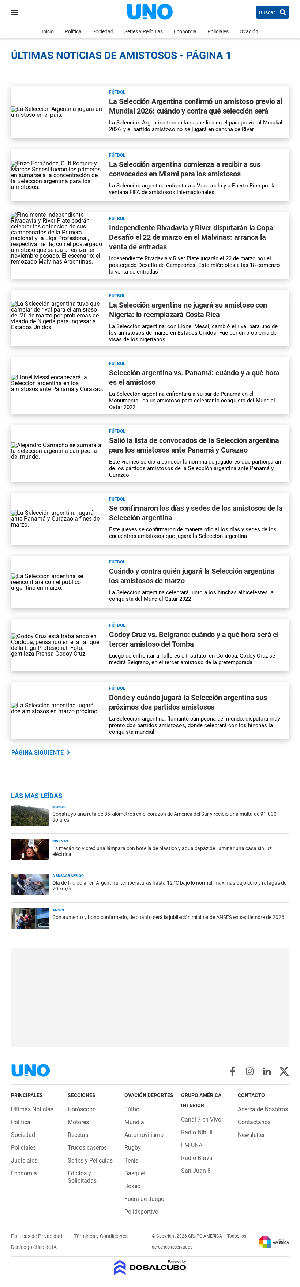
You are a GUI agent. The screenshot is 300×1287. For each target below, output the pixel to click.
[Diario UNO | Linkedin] (267, 1071)
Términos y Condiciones (101, 1236)
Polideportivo (141, 1211)
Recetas (78, 1134)
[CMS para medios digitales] (150, 1268)
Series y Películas (143, 31)
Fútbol (117, 92)
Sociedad (103, 31)
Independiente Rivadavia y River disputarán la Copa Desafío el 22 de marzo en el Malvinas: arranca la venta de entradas (191, 237)
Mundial (135, 1122)
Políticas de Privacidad (37, 1236)
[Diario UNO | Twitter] (284, 1071)
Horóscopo (82, 1109)
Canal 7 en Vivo (201, 1119)
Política (73, 31)
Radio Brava (197, 1157)
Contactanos (254, 1122)
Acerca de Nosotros (263, 1109)
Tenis (131, 1160)
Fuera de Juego (144, 1198)
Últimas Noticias (32, 1109)
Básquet (135, 1173)
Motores (78, 1122)
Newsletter (251, 1134)
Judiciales (24, 1160)
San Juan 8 (196, 1170)
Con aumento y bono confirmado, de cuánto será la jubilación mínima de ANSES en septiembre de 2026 (168, 917)
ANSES (58, 910)
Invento (60, 841)
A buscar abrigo (68, 876)
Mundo (59, 807)
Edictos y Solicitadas (82, 1177)
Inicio (48, 31)
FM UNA (191, 1145)
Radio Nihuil (197, 1132)
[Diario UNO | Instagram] (250, 1071)
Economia (185, 31)
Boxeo (132, 1186)
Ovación (249, 31)
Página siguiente (37, 752)
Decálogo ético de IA (34, 1247)
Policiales (218, 31)
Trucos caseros (87, 1147)
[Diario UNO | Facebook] (232, 1071)
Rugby (132, 1147)
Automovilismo (144, 1134)
